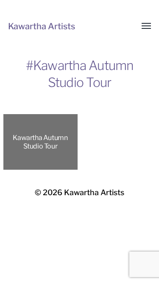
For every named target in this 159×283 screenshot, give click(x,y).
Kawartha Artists (41, 26)
